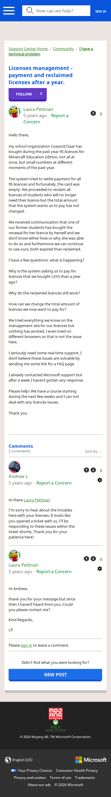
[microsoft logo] (91, 759)
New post (55, 675)
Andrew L (18, 476)
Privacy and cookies (30, 777)
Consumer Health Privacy (77, 770)
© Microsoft (68, 784)
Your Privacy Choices (35, 770)
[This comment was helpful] (86, 470)
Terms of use (60, 777)
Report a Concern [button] (54, 483)
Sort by (92, 451)
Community (63, 48)
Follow (24, 94)
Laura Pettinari (38, 109)
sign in (26, 645)
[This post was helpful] (93, 113)
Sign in (100, 11)
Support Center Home (28, 48)
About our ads (39, 784)
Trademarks (85, 777)
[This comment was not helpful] (93, 470)
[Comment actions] (99, 479)
